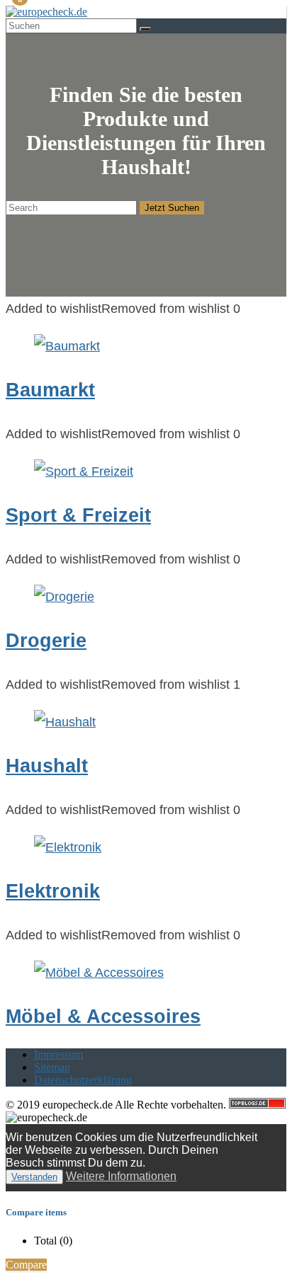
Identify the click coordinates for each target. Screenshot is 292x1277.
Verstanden (34, 1177)
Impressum (58, 1054)
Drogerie (46, 640)
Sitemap (52, 1067)
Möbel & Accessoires (103, 1016)
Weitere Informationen (121, 1176)
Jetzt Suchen (172, 207)
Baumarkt (50, 390)
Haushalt (47, 766)
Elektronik (53, 891)
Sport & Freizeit (78, 515)
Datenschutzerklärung (83, 1080)
